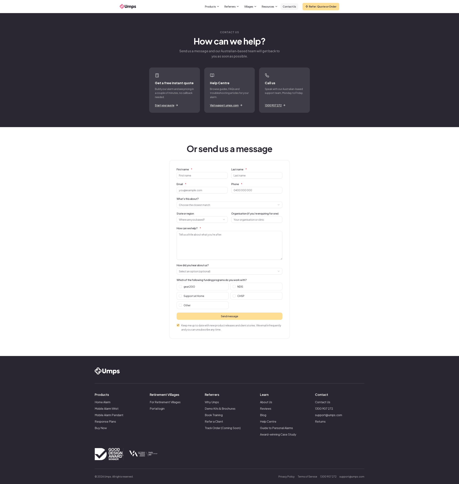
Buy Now (101, 428)
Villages (248, 6)
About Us (266, 402)
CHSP (240, 295)
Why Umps (212, 402)
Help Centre (268, 421)
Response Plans (105, 421)
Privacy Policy (286, 476)
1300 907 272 (324, 408)
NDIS (240, 286)
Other (187, 305)
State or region (185, 213)
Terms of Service (307, 476)
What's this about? (188, 198)
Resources (268, 6)
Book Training (214, 415)
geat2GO (189, 286)
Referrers (230, 6)
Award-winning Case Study (278, 434)
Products (210, 6)
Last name (239, 169)
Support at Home (194, 295)
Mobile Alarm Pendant (109, 415)
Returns (320, 421)
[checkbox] (180, 286)
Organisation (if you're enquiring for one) (255, 213)
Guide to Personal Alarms (276, 428)
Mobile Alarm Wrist (107, 408)
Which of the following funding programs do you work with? (212, 279)
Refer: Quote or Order (322, 6)
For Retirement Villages (165, 402)
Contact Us (289, 6)
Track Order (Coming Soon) (223, 428)
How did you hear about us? (193, 265)
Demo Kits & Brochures (220, 408)
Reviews (265, 408)
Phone (236, 184)
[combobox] (229, 205)
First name (184, 169)
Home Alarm (102, 402)
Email (181, 184)
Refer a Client (214, 421)
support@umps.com (328, 415)
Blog (263, 415)
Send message (229, 316)
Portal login (157, 408)
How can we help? (189, 228)
